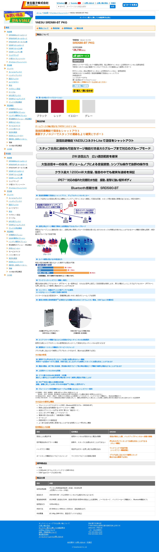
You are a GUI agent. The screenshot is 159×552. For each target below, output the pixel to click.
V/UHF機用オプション (17, 112)
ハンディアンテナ (15, 75)
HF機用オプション (15, 109)
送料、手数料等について (48, 532)
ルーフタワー (14, 82)
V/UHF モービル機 (15, 48)
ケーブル (12, 92)
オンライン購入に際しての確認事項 (52, 528)
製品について (44, 28)
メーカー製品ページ (81, 86)
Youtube (74, 3)
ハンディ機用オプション (18, 115)
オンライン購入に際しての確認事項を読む (95, 17)
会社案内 (70, 542)
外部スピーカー (14, 122)
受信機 (9, 65)
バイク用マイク (14, 129)
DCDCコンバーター (16, 136)
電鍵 (10, 268)
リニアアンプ (14, 55)
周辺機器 (10, 105)
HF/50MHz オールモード (18, 35)
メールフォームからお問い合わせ (51, 537)
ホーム (39, 13)
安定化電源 (13, 132)
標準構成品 (68, 28)
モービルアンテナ (15, 72)
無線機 (9, 32)
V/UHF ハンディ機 (15, 52)
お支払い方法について (47, 530)
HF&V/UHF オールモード (18, 38)
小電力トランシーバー (17, 58)
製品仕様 (79, 28)
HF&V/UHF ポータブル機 (18, 42)
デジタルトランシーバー (18, 62)
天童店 (113, 3)
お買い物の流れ (102, 3)
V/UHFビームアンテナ (17, 99)
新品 (7, 27)
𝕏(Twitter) (61, 3)
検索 (112, 6)
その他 (9, 149)
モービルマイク (14, 126)
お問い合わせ (89, 3)
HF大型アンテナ (15, 95)
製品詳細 (56, 28)
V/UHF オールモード (16, 45)
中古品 (8, 153)
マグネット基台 (14, 89)
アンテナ (10, 68)
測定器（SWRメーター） (18, 139)
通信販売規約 (44, 534)
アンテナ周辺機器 (15, 102)
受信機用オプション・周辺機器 (20, 119)
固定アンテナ (14, 79)
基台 (10, 85)
